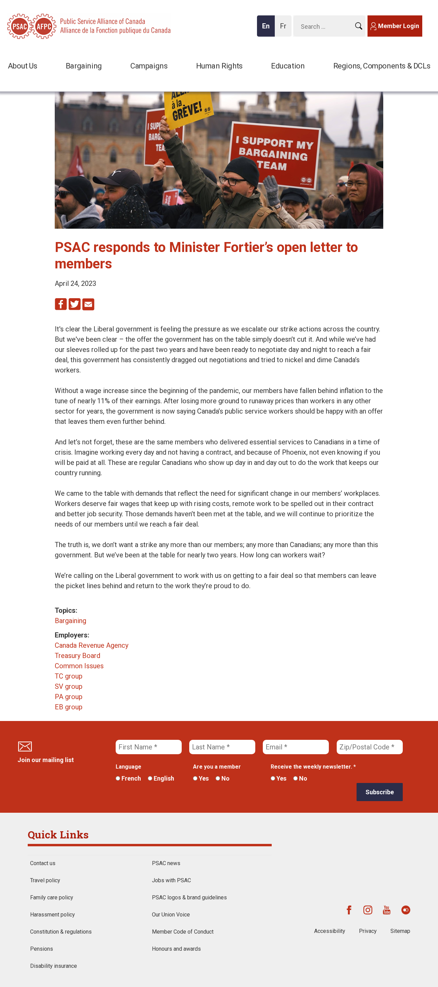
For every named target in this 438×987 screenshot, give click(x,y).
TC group (68, 676)
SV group (68, 686)
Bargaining (84, 66)
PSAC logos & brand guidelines (189, 897)
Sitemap (400, 931)
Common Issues (79, 666)
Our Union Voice (171, 914)
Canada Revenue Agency (91, 645)
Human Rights (219, 66)
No (225, 778)
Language (128, 766)
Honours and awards (176, 949)
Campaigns (148, 66)
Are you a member (217, 766)
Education (288, 66)
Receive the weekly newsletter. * (313, 766)
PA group (68, 697)
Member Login (398, 25)
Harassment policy (52, 914)
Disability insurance (53, 966)
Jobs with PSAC (171, 880)
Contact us (42, 863)
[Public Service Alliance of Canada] (51, 25)
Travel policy (45, 880)
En (268, 29)
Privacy (368, 931)
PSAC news (166, 863)
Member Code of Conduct (183, 931)
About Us (22, 66)
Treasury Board (77, 655)
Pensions (41, 949)
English (163, 778)
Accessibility (329, 931)
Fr (285, 29)
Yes (203, 778)
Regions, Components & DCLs (381, 66)
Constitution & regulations (61, 931)
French (130, 778)
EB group (68, 707)
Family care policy (51, 897)
